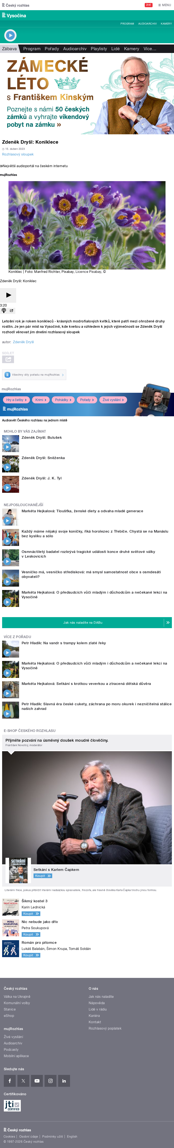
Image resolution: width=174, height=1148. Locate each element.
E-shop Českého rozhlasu (30, 731)
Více (150, 48)
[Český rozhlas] (15, 5)
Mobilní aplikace (16, 1056)
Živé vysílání (112, 400)
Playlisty (99, 48)
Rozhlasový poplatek (105, 1028)
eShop (9, 1016)
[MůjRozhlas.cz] (8, 175)
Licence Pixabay (88, 272)
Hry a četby (14, 400)
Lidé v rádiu (98, 1009)
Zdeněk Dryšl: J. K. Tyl (42, 478)
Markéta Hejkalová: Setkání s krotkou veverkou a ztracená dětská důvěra (86, 684)
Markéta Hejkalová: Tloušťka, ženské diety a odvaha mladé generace (82, 511)
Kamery (166, 23)
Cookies (9, 1136)
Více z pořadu (17, 637)
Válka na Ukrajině (17, 997)
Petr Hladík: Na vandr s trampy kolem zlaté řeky (64, 643)
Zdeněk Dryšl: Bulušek (42, 437)
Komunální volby (17, 1003)
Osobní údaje (28, 1136)
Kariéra (94, 1016)
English (72, 1136)
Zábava (9, 48)
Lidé (115, 48)
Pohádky (61, 400)
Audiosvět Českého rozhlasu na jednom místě (34, 420)
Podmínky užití (52, 1136)
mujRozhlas (11, 389)
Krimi (39, 400)
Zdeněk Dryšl (23, 342)
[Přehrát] (8, 295)
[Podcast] (4, 311)
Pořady (52, 48)
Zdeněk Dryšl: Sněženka (43, 458)
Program (127, 23)
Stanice (10, 1009)
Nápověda (97, 1003)
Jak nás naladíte (101, 997)
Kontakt (95, 1022)
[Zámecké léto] (87, 93)
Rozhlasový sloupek (18, 154)
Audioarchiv (147, 23)
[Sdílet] (11, 311)
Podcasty (11, 1050)
